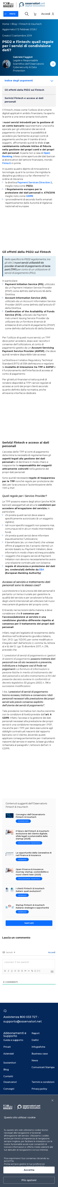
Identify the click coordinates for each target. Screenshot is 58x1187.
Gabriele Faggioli (23, 57)
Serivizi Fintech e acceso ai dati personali (24, 100)
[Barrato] (15, 971)
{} (35, 971)
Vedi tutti (29, 923)
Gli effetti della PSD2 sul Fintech (24, 90)
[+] (38, 971)
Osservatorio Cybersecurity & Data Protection (28, 67)
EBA (41, 569)
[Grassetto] (5, 971)
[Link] (32, 971)
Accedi (51, 952)
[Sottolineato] (11, 971)
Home (5, 24)
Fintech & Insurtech (30, 24)
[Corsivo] (8, 971)
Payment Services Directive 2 (34, 182)
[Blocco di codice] (28, 971)
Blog (14, 24)
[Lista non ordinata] (22, 971)
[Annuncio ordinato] (18, 971)
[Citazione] (25, 971)
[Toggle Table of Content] (50, 81)
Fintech (6, 163)
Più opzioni (29, 1180)
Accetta (29, 1170)
